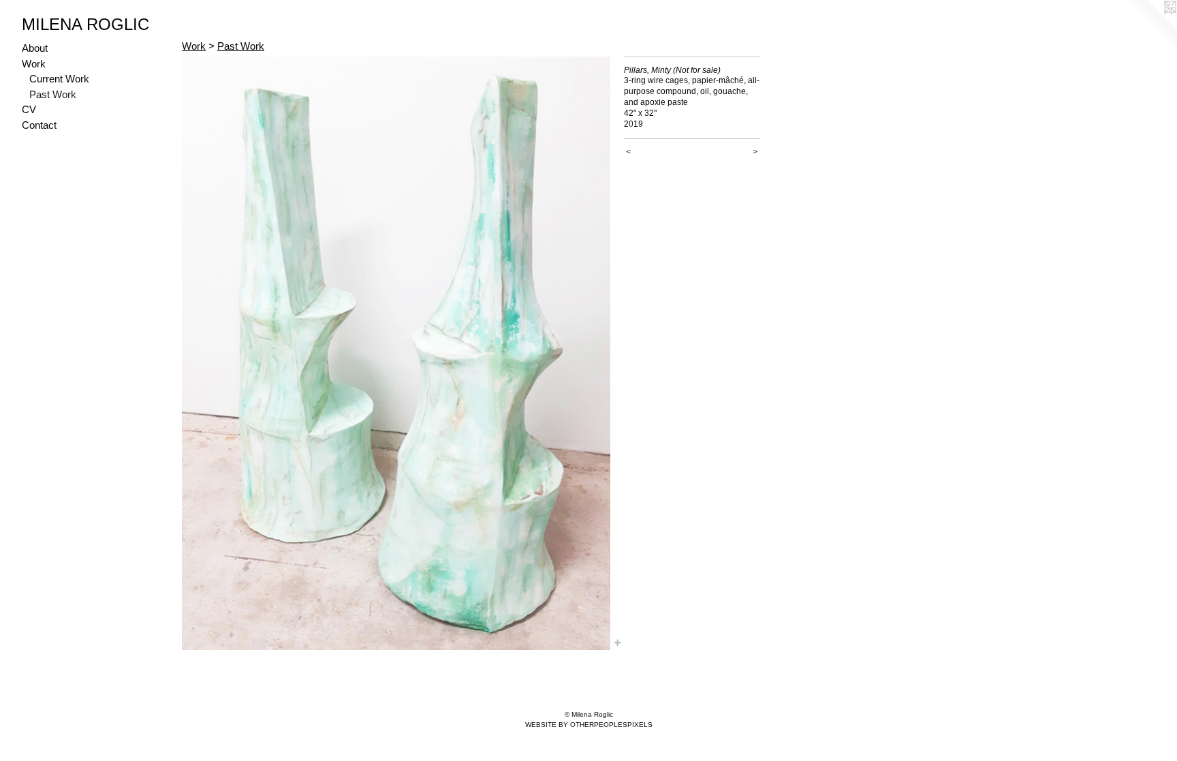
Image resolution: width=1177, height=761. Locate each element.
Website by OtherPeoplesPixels (589, 724)
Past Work (52, 94)
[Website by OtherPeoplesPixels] (1150, 27)
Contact (39, 125)
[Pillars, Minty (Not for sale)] (396, 353)
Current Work (59, 78)
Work (34, 63)
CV (29, 109)
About (35, 48)
